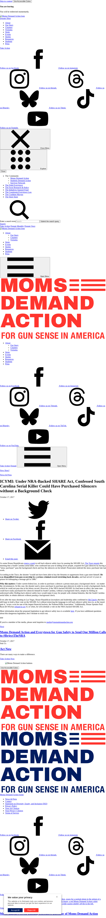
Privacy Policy (11, 806)
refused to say (20, 607)
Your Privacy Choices (14, 811)
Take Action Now (7, 659)
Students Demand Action (20, 180)
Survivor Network (17, 183)
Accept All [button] (15, 910)
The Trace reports (91, 563)
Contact (8, 801)
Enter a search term (8, 221)
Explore (43, 169)
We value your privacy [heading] (20, 897)
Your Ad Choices (12, 808)
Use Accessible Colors (22, 1)
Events (8, 34)
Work (7, 32)
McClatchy (93, 600)
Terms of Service (12, 813)
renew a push (29, 563)
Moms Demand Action (19, 178)
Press (7, 44)
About (7, 23)
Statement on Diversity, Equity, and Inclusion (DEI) (26, 804)
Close (3, 171)
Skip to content (6, 1)
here (72, 611)
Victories (8, 30)
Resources (9, 39)
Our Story (9, 25)
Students (8, 41)
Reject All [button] (31, 910)
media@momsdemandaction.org (59, 622)
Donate (13, 466)
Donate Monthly (17, 226)
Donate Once (29, 226)
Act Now (5, 649)
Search (3, 224)
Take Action (5, 48)
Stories (8, 37)
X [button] (57, 897)
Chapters (8, 27)
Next (2, 626)
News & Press (6, 475)
